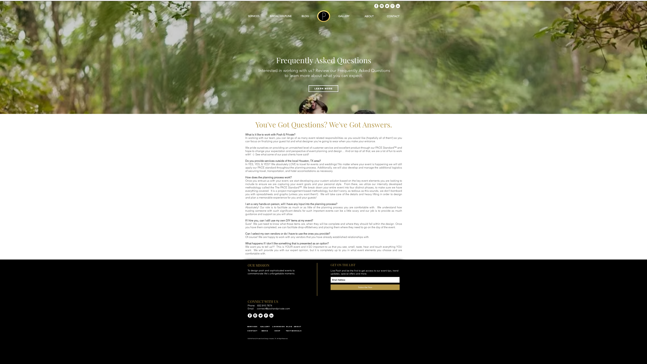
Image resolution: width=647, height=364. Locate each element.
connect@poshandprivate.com (273, 308)
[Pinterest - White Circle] (392, 6)
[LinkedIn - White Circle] (398, 6)
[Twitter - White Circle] (387, 6)
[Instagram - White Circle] (382, 6)
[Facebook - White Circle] (376, 6)
